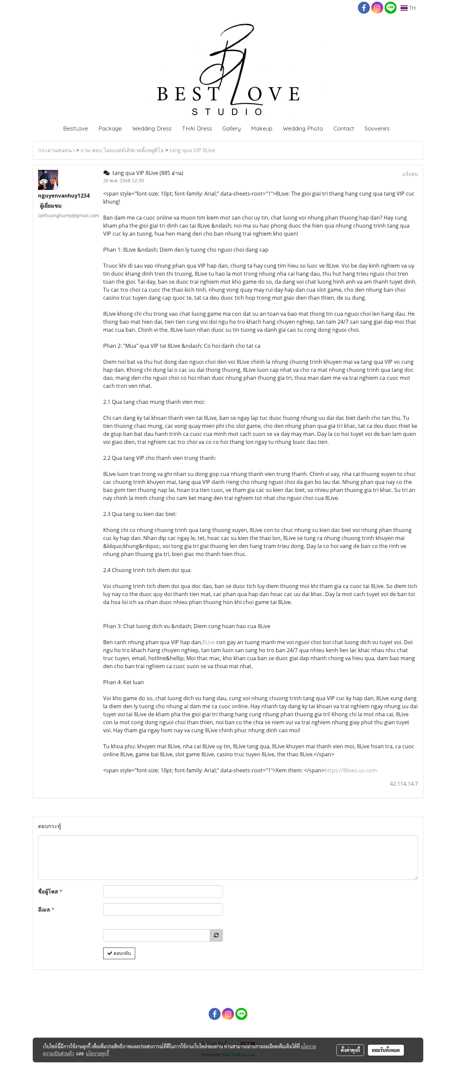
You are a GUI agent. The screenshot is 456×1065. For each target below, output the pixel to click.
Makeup (261, 128)
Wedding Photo (303, 128)
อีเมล (46, 909)
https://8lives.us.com (350, 770)
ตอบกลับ (121, 953)
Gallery (231, 128)
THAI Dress (197, 128)
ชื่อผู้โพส (50, 891)
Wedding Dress (152, 128)
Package (110, 128)
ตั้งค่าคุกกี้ (350, 1050)
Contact (343, 128)
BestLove (75, 128)
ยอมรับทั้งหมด (386, 1050)
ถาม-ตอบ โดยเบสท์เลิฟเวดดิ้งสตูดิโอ (122, 150)
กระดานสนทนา (56, 150)
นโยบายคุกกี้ (97, 1053)
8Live (208, 642)
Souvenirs (377, 128)
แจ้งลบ (410, 174)
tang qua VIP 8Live (192, 150)
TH (412, 8)
